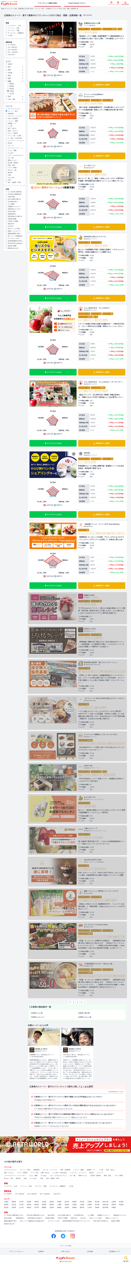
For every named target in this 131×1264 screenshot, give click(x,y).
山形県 (44, 1202)
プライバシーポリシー (16, 1251)
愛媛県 (44, 1207)
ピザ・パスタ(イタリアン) (14, 155)
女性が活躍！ (12, 211)
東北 (9, 67)
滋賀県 (67, 1204)
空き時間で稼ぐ (13, 201)
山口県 (12, 93)
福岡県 (59, 1207)
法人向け (11, 226)
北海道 (10, 64)
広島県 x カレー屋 (84, 1017)
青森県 (14, 1202)
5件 (64, 1109)
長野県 (6, 1204)
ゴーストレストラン (14, 109)
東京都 (97, 1202)
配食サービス (12, 160)
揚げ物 (10, 172)
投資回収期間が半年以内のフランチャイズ (15, 241)
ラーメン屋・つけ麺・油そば (15, 136)
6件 (78, 1117)
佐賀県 (67, 1207)
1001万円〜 (11, 55)
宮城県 (29, 1202)
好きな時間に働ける (14, 199)
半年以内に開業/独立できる (14, 194)
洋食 (9, 180)
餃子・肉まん (12, 128)
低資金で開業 (12, 246)
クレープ (11, 145)
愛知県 (52, 1204)
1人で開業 (11, 204)
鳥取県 (12, 84)
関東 (9, 70)
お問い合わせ (65, 1251)
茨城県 (59, 1202)
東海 (9, 75)
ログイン (118, 4)
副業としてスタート (14, 231)
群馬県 (74, 1202)
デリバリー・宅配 (13, 30)
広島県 (12, 91)
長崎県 (74, 1207)
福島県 (52, 1202)
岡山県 (12, 89)
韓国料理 (11, 113)
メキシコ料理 (12, 168)
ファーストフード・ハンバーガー (15, 148)
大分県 (89, 1207)
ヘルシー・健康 (13, 121)
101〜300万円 (12, 47)
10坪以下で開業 (13, 221)
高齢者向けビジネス (14, 209)
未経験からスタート (14, 206)
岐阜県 (36, 1204)
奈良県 (97, 1204)
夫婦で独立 (11, 197)
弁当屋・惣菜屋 (13, 163)
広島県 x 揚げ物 (84, 1013)
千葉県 (89, 1202)
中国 (9, 81)
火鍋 (9, 175)
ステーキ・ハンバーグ (15, 116)
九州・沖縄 (11, 99)
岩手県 (21, 1202)
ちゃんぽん (11, 177)
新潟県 (121, 1202)
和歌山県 (105, 1204)
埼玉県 (82, 1202)
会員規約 (41, 1251)
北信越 (10, 73)
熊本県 (82, 1207)
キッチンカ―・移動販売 (16, 33)
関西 (9, 78)
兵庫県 (89, 1204)
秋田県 (36, 1202)
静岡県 (44, 1204)
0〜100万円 (11, 45)
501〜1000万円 (13, 52)
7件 (60, 1126)
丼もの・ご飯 (12, 170)
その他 (10, 35)
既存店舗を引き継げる (15, 216)
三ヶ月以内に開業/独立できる (14, 192)
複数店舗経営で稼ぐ (14, 233)
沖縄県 (114, 1207)
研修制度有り (12, 214)
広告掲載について (114, 1251)
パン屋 (10, 126)
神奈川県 (105, 1202)
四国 (9, 96)
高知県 (52, 1207)
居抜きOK (11, 224)
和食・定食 (11, 165)
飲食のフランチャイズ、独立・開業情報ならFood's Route (17, 8)
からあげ (11, 153)
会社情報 (90, 1251)
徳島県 (29, 1207)
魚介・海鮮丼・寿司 (14, 182)
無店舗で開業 (12, 219)
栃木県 (67, 1202)
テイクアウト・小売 (14, 26)
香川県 (36, 1207)
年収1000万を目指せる (15, 243)
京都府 (74, 1204)
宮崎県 (97, 1207)
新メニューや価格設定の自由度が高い (15, 236)
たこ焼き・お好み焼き (15, 138)
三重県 (59, 1204)
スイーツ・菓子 (39, 8)
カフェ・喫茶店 (13, 133)
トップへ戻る (67, 1246)
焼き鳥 (10, 143)
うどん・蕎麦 (12, 150)
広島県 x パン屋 (37, 1013)
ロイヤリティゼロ (13, 238)
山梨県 (114, 1202)
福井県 (29, 1204)
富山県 (14, 1204)
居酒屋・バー (12, 123)
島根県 (12, 86)
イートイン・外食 (13, 28)
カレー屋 (11, 158)
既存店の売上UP (13, 248)
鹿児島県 (105, 1207)
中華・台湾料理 (13, 118)
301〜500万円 (12, 50)
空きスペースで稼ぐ (14, 229)
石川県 (21, 1204)
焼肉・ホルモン (13, 131)
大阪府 (82, 1204)
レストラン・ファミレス (16, 141)
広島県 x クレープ (37, 1017)
